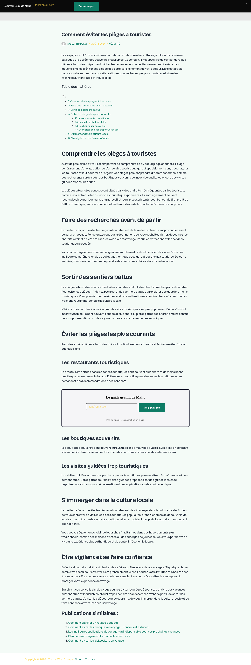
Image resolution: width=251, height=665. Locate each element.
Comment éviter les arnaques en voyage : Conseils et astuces (108, 627)
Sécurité (114, 43)
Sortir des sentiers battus (85, 109)
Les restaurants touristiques (93, 118)
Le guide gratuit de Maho (92, 122)
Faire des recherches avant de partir (92, 105)
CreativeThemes (85, 659)
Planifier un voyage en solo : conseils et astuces (99, 636)
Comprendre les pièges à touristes (90, 101)
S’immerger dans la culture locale (90, 133)
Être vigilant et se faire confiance (90, 138)
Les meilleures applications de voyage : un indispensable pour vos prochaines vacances (124, 631)
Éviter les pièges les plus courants (90, 114)
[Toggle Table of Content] (64, 97)
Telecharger (151, 407)
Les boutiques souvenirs (92, 125)
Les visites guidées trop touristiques (98, 129)
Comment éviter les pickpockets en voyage (96, 640)
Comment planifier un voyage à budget (93, 623)
